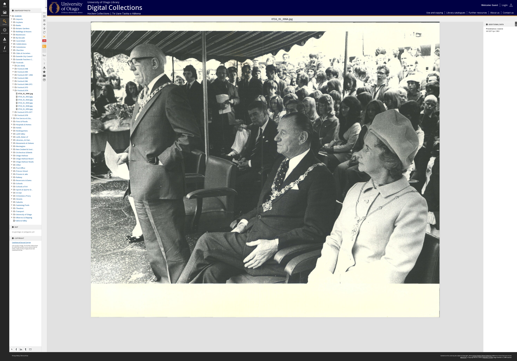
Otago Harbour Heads (25, 162)
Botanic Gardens (22, 28)
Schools (19, 183)
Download (44, 68)
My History (4, 33)
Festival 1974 (23, 90)
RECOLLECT (463, 357)
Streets (19, 199)
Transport (20, 211)
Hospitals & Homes (23, 124)
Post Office (20, 168)
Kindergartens (22, 131)
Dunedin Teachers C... (24, 59)
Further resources (478, 12)
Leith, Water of (22, 137)
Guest (495, 5)
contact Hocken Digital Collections (482, 356)
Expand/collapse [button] (516, 24)
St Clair (19, 193)
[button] (44, 46)
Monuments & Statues (25, 143)
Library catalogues (455, 12)
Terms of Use (24, 356)
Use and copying (434, 12)
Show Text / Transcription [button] (44, 56)
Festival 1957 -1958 (25, 75)
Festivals (19, 62)
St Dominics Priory (23, 196)
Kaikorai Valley (21, 220)
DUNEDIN (18, 16)
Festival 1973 (23, 87)
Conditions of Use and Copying (21, 242)
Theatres (19, 208)
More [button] (4, 51)
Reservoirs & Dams (24, 180)
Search (4, 24)
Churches (20, 50)
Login (4, 42)
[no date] (21, 65)
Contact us (508, 12)
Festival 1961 (23, 81)
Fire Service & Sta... (24, 118)
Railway (19, 177)
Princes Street (22, 171)
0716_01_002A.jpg (25, 100)
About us (494, 12)
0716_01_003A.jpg (25, 103)
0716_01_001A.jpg (25, 96)
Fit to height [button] (44, 28)
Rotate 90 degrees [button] (44, 32)
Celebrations (21, 44)
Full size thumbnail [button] (44, 16)
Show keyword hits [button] (44, 60)
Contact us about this (44, 76)
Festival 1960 (23, 78)
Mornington (20, 146)
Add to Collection (44, 72)
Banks (18, 25)
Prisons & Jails (22, 174)
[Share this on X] (12, 348)
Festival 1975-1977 (25, 112)
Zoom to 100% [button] (44, 37)
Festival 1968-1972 (25, 84)
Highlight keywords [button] (44, 64)
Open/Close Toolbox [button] (46, 5)
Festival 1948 (23, 69)
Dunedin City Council (24, 56)
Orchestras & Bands (24, 152)
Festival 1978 (23, 115)
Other (18, 165)
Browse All (4, 15)
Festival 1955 (23, 72)
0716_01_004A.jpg (25, 106)
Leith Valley (20, 134)
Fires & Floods (22, 121)
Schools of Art (22, 186)
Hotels (18, 127)
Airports (19, 19)
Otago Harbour (22, 155)
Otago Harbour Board (24, 158)
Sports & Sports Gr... (24, 189)
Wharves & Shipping (24, 217)
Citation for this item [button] (44, 80)
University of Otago (24, 214)
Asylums (19, 22)
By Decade (20, 38)
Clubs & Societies (23, 53)
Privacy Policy (16, 356)
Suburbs (19, 202)
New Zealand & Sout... (25, 149)
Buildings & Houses (24, 31)
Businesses (20, 34)
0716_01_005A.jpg (25, 109)
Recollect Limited (488, 357)
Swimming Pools (22, 205)
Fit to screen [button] (44, 20)
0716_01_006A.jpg (25, 93)
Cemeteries (21, 47)
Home (4, 7)
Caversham (20, 41)
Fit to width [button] (44, 24)
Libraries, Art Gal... (23, 140)
